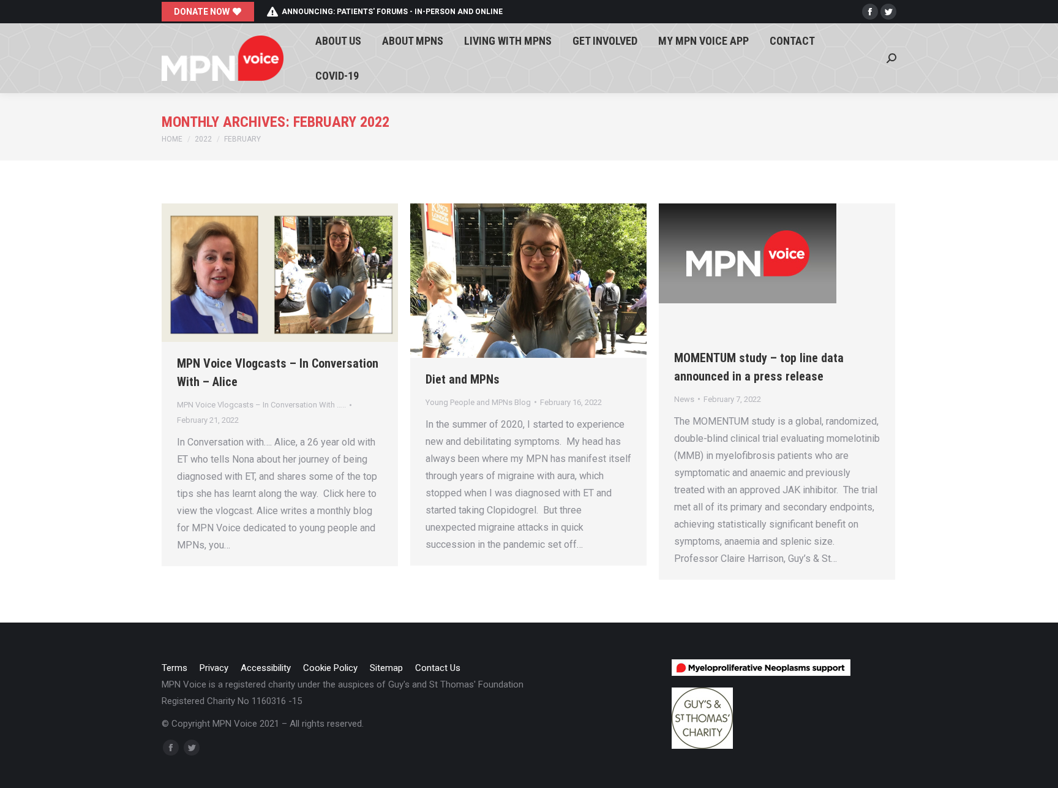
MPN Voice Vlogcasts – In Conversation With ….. (261, 404)
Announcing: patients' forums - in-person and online (392, 11)
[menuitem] (338, 40)
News (684, 399)
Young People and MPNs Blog (478, 402)
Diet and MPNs (463, 379)
